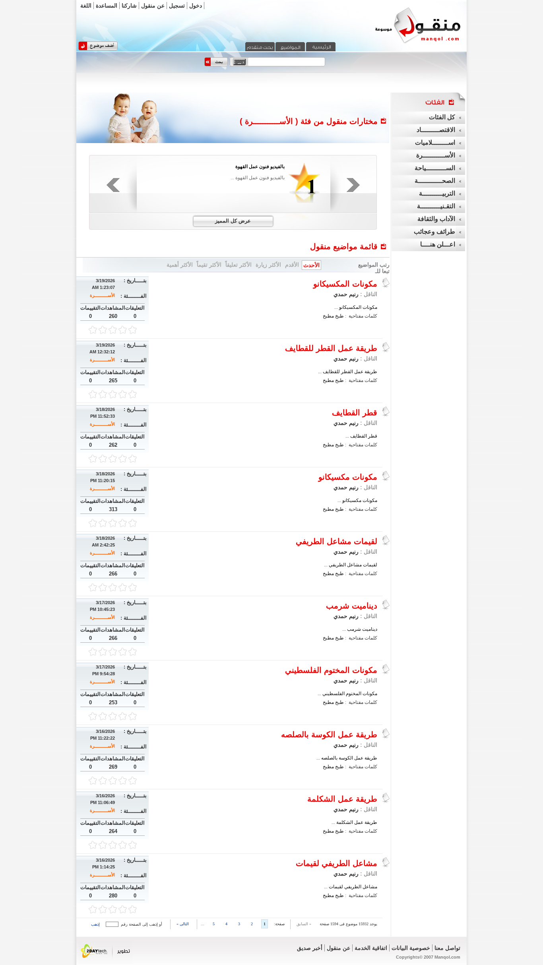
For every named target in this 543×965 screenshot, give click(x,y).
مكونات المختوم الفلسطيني (331, 670)
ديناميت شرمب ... (359, 629)
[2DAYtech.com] (105, 962)
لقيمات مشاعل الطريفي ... (350, 565)
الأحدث (311, 265)
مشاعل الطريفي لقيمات (336, 863)
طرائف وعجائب (434, 231)
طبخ (339, 316)
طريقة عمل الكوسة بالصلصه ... (346, 758)
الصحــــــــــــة (435, 180)
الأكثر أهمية (180, 265)
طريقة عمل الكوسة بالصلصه (329, 734)
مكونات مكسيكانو (347, 477)
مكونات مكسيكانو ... (357, 500)
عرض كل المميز (233, 221)
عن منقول (153, 5)
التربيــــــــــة (437, 193)
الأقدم (292, 265)
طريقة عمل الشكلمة (342, 798)
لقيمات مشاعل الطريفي (336, 541)
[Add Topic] (98, 49)
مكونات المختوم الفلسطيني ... (347, 693)
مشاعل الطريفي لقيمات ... (350, 886)
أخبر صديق (309, 948)
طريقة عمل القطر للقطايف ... (347, 371)
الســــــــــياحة (435, 168)
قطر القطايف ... (361, 436)
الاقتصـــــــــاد (436, 129)
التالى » (182, 924)
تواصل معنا (447, 948)
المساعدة (106, 5)
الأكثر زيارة (268, 265)
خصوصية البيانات (411, 948)
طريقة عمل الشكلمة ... (354, 822)
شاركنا (129, 5)
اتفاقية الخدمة (371, 948)
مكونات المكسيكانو (345, 283)
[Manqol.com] (407, 43)
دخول (195, 5)
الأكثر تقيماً (209, 265)
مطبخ (328, 316)
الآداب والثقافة (436, 218)
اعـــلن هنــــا (437, 244)
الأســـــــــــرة (102, 295)
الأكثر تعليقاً (238, 265)
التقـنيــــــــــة (436, 206)
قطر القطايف (354, 412)
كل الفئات (442, 117)
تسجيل (177, 5)
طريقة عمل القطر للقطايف (331, 348)
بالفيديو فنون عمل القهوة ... (258, 177)
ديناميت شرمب (351, 605)
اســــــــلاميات (435, 142)
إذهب (95, 924)
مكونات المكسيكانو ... (355, 307)
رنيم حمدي (346, 294)
